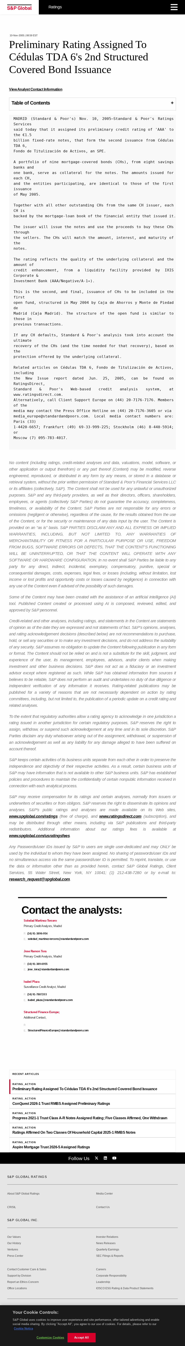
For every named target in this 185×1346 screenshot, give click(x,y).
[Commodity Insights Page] (97, 1158)
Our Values (14, 1237)
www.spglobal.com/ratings (33, 816)
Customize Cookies (50, 1337)
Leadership (103, 1282)
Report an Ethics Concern (23, 1282)
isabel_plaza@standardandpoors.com (50, 1000)
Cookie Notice (23, 1328)
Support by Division (19, 1275)
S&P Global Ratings (27, 1177)
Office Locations (17, 1288)
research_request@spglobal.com (39, 879)
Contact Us (103, 1207)
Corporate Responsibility (111, 1275)
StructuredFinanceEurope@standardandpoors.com (58, 1030)
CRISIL (11, 1207)
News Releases (106, 1243)
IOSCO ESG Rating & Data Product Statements (124, 1288)
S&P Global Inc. (23, 1220)
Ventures (12, 1249)
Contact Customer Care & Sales (26, 1269)
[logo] (19, 7)
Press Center (15, 1255)
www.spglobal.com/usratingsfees (39, 835)
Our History (14, 1243)
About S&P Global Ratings (23, 1193)
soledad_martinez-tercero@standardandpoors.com (58, 939)
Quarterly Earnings (107, 1249)
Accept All (81, 1337)
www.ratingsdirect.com (120, 816)
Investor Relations (107, 1237)
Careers (101, 1269)
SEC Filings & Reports (109, 1255)
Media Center (104, 1193)
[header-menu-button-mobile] (174, 7)
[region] (92, 1325)
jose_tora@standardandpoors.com (48, 969)
